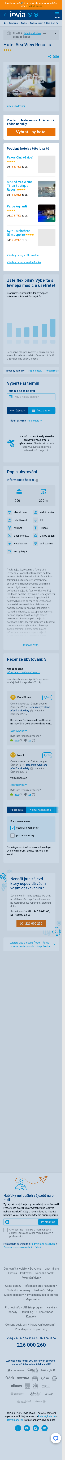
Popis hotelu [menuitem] (35, 370)
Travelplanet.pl (15, 1420)
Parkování (26, 1273)
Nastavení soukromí (42, 1324)
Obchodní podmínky (19, 1290)
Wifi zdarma (46, 543)
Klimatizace (20, 512)
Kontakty (31, 1316)
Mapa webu (32, 1299)
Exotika (13, 1273)
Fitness (44, 528)
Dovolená (13, 23)
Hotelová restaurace (21, 543)
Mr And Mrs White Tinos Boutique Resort (19, 185)
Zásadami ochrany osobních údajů (22, 1247)
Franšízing (27, 1312)
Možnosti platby (14, 1294)
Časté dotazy (13, 1285)
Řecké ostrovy (37, 23)
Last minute (52, 1268)
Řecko (24, 23)
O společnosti (45, 1312)
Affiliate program (33, 1307)
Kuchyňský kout (21, 551)
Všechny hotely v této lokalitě (22, 255)
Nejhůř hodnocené (40, 809)
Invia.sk (42, 1416)
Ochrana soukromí (16, 1324)
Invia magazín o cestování (42, 1294)
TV (41, 520)
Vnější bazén (47, 512)
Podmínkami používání (43, 1243)
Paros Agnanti (17, 206)
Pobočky (12, 1312)
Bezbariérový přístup (21, 535)
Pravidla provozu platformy (31, 1329)
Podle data (16, 809)
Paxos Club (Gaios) (20, 157)
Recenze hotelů (45, 1273)
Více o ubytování (16, 106)
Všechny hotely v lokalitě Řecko (24, 262)
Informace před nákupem (40, 1285)
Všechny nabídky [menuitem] (15, 370)
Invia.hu (51, 1416)
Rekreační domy (31, 1277)
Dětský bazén (47, 535)
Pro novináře (13, 1307)
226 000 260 (31, 1345)
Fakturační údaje (44, 1290)
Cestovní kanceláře (15, 1268)
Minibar (18, 528)
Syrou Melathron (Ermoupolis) (19, 232)
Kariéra (51, 1307)
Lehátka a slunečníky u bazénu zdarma (21, 520)
